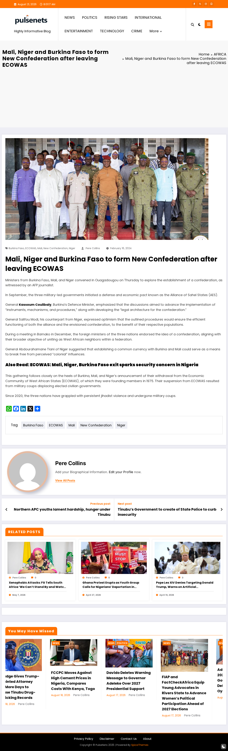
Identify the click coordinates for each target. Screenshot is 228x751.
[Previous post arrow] (6, 509)
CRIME (136, 31)
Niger (72, 248)
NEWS (69, 17)
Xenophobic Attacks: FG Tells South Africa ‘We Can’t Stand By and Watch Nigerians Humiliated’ (37, 585)
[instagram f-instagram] (206, 4)
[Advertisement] (114, 97)
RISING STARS (116, 17)
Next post (125, 503)
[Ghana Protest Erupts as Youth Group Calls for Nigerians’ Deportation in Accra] (114, 558)
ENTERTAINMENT (78, 31)
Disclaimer (107, 739)
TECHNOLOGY (112, 31)
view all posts (65, 480)
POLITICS (89, 17)
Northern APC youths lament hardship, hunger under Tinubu (62, 512)
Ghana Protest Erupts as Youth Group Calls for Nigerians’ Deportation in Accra (110, 585)
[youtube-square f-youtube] (211, 4)
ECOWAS (30, 248)
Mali (39, 248)
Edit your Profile (121, 472)
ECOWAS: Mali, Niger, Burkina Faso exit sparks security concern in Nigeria (114, 365)
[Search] (193, 24)
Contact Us (129, 739)
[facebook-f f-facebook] (194, 4)
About (147, 739)
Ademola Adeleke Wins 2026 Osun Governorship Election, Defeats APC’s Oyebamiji (143, 680)
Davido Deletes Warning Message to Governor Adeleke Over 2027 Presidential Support (33, 680)
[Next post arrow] (222, 509)
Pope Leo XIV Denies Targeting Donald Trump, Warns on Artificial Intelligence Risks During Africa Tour (184, 585)
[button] (223, 746)
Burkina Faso (16, 248)
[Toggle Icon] (209, 24)
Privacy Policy (83, 739)
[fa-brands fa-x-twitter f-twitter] (200, 4)
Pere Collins (93, 248)
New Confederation (55, 248)
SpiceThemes (139, 745)
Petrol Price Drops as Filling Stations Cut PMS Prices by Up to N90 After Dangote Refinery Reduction (199, 685)
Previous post (100, 503)
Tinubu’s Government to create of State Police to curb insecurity (167, 512)
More (154, 31)
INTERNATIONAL (148, 17)
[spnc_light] (199, 24)
